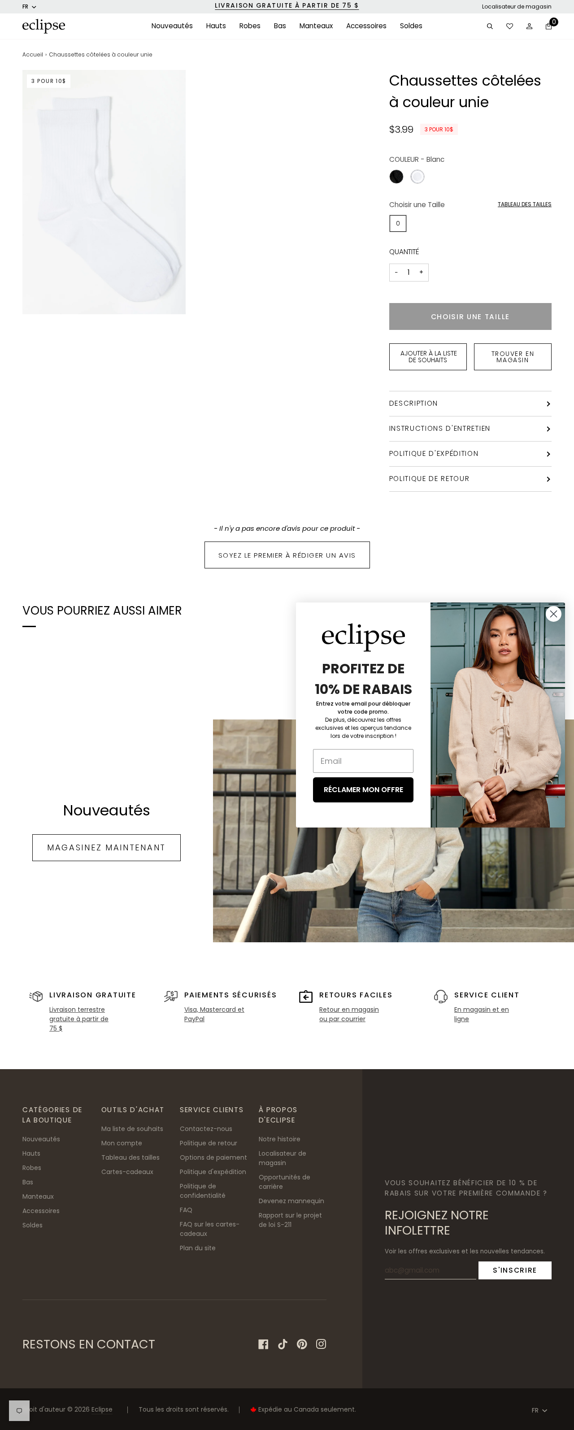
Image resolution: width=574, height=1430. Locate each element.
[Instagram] (321, 1344)
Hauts (31, 1153)
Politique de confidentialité (203, 1191)
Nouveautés (41, 1139)
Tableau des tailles (525, 204)
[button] (172, 26)
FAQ (186, 1209)
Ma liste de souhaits (132, 1128)
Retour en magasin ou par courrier (349, 1014)
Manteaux (38, 1196)
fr (25, 6)
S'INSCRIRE (515, 1270)
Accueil (32, 54)
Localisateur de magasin (517, 6)
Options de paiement (213, 1157)
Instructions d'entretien (440, 428)
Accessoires (41, 1210)
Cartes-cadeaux (127, 1171)
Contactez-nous (206, 1128)
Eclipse (102, 1409)
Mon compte (121, 1143)
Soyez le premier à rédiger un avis (287, 555)
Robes (31, 1167)
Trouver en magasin (512, 356)
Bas (27, 1182)
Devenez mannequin (291, 1200)
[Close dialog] (553, 614)
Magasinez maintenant (106, 847)
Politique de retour (429, 478)
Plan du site (198, 1248)
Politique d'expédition (434, 453)
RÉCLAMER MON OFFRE (363, 789)
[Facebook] (263, 1344)
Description (414, 403)
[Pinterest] (302, 1344)
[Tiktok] (283, 1344)
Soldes (32, 1225)
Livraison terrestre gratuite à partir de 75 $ (79, 1019)
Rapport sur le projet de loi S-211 (290, 1220)
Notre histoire (279, 1139)
